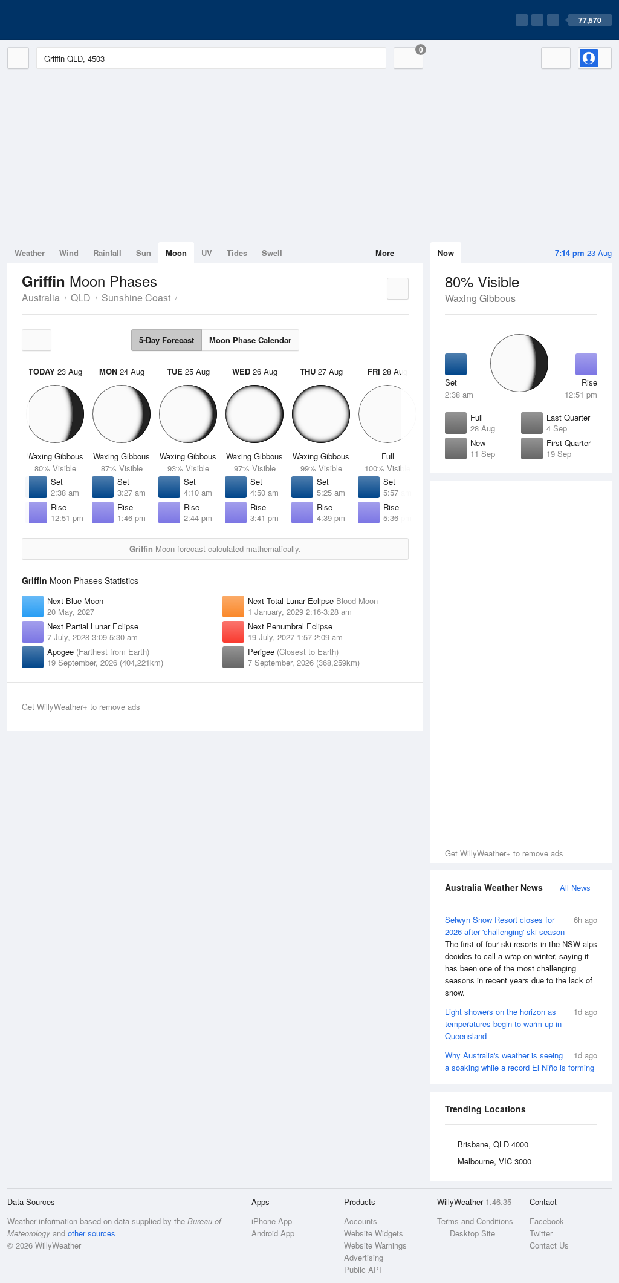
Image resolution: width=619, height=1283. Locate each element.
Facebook (547, 1221)
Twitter (541, 1233)
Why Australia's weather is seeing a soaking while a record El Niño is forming (521, 1061)
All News (575, 887)
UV (206, 252)
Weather (30, 252)
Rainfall (107, 252)
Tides (237, 252)
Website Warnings (375, 1245)
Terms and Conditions (475, 1221)
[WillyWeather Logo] (64, 20)
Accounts (360, 1221)
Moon (176, 252)
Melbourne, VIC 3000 (494, 1161)
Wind (69, 252)
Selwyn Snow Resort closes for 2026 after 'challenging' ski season (521, 956)
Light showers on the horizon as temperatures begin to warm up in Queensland (521, 1024)
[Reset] (354, 58)
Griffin (184, 296)
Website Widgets (373, 1233)
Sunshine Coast (136, 297)
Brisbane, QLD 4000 (493, 1144)
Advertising (363, 1257)
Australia (41, 297)
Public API (362, 1269)
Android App (272, 1233)
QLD (81, 297)
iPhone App (271, 1221)
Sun (143, 252)
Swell (272, 252)
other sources (91, 1233)
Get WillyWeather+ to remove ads (504, 853)
